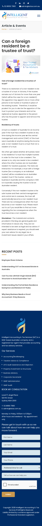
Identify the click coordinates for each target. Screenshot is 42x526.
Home (4, 29)
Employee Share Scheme (12, 260)
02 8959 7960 (10, 6)
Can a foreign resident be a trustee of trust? (18, 46)
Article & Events (15, 29)
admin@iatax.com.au (12, 408)
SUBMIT (8, 494)
